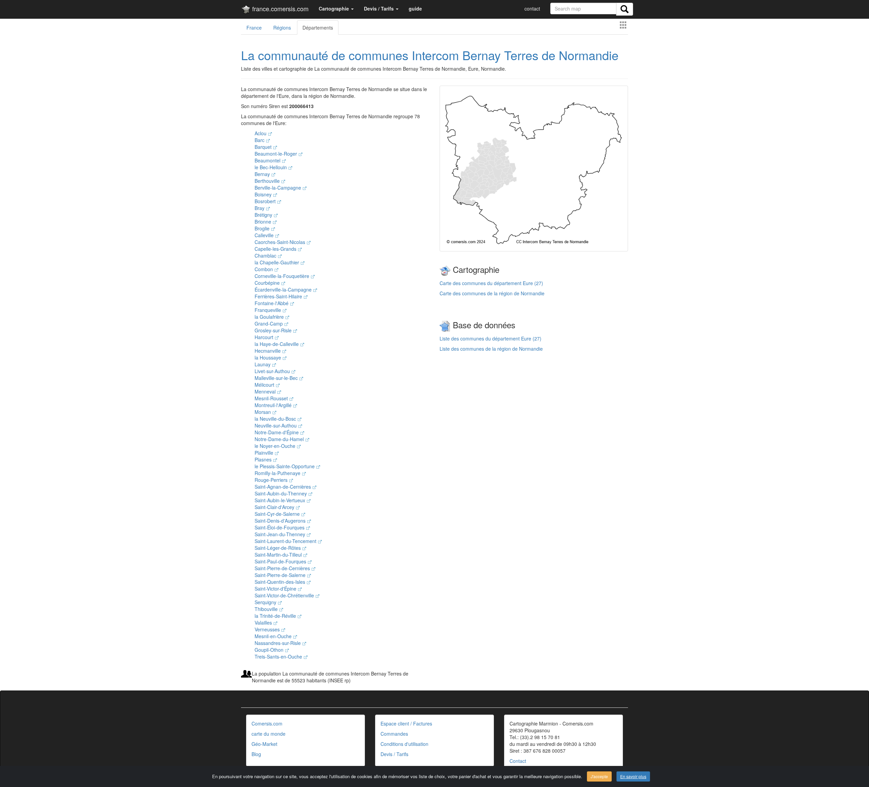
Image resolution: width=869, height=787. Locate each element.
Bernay (263, 174)
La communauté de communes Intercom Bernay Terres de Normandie (429, 55)
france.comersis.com (280, 8)
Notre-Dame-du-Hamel (280, 439)
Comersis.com (267, 723)
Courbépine (268, 282)
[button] (336, 8)
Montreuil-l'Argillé (274, 405)
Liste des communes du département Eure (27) (490, 338)
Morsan (263, 411)
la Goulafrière (270, 316)
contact (532, 8)
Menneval (266, 391)
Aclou (261, 133)
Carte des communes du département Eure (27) (491, 283)
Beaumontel (268, 160)
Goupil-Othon (270, 649)
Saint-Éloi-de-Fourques (280, 527)
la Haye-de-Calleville (277, 343)
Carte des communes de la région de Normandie (492, 293)
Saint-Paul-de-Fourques (281, 561)
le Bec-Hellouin (271, 167)
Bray (260, 208)
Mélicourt (265, 384)
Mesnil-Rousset (272, 398)
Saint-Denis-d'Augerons (281, 520)
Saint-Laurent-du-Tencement (286, 541)
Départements (317, 27)
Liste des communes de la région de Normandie (491, 348)
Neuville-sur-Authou (276, 425)
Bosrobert (266, 201)
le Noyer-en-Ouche (276, 445)
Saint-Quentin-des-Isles (281, 581)
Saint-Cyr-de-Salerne (278, 513)
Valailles (264, 622)
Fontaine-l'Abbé (272, 303)
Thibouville (267, 609)
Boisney (264, 194)
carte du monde (268, 733)
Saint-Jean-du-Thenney (281, 534)
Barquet (264, 146)
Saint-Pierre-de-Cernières (283, 568)
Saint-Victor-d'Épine (276, 588)
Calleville (265, 235)
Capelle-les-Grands (276, 248)
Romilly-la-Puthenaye (278, 473)
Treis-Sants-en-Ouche (279, 656)
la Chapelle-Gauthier (277, 262)
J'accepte (599, 776)
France (254, 27)
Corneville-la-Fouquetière (283, 276)
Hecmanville (268, 350)
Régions (282, 27)
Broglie (263, 228)
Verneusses (268, 629)
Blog (256, 754)
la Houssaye (268, 357)
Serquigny (266, 602)
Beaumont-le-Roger (276, 153)
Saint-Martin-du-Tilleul (279, 554)
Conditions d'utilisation (404, 743)
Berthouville (268, 180)
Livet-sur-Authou (273, 371)
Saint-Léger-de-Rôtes (278, 547)
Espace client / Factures (406, 723)
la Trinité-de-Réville (276, 615)
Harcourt (265, 337)
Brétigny (264, 214)
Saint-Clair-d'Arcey (275, 507)
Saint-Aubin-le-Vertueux (281, 500)
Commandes (394, 733)
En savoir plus (633, 776)
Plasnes (264, 459)
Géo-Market (264, 743)
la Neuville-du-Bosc (276, 418)
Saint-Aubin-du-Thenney (281, 493)
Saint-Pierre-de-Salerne (281, 575)
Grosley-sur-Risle (274, 330)
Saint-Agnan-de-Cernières (283, 486)
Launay (263, 364)
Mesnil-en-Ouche (274, 636)
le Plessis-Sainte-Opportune (285, 466)
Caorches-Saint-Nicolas (281, 242)
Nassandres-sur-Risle (278, 643)
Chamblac (266, 255)
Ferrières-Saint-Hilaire (279, 296)
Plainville (265, 452)
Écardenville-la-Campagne (284, 289)
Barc (260, 140)
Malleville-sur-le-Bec (277, 377)
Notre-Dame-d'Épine (277, 432)
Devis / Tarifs (394, 754)
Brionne (264, 221)
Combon (264, 269)
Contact (518, 760)
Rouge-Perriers (272, 479)
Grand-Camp (269, 323)
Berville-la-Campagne (278, 187)
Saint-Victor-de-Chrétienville (285, 595)
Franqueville (268, 310)
